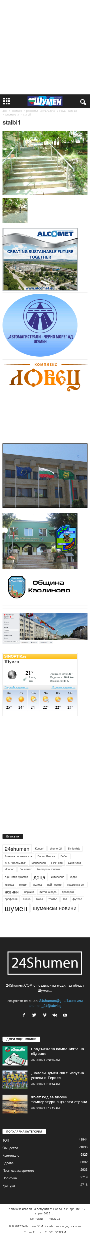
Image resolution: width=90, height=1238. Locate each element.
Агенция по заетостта (18, 856)
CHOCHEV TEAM (55, 1232)
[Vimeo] (45, 1015)
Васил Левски (46, 856)
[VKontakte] (56, 1015)
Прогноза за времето (18, 1170)
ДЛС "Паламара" (15, 863)
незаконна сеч (76, 884)
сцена (26, 899)
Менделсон (39, 863)
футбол (77, 899)
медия (23, 884)
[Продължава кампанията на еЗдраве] (15, 1055)
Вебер (64, 856)
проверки (68, 892)
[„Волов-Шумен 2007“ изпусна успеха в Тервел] (15, 1080)
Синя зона (74, 863)
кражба (9, 884)
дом (4, 110)
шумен (16, 908)
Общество (10, 1147)
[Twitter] (35, 1015)
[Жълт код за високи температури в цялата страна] (15, 1104)
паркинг (29, 892)
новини (12, 892)
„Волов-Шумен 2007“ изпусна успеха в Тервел (57, 1075)
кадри (73, 877)
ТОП (5, 1140)
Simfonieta (74, 848)
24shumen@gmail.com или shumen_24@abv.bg (56, 1003)
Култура (8, 1185)
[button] (82, 101)
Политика (9, 1177)
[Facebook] (25, 1015)
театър (52, 899)
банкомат (26, 869)
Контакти (36, 1218)
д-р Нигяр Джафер (16, 877)
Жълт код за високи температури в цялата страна (59, 1099)
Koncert (39, 848)
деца (40, 877)
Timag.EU (30, 1232)
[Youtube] (65, 1015)
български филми (48, 869)
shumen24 (56, 848)
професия (11, 899)
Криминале (10, 1155)
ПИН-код (56, 863)
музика (37, 884)
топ (65, 899)
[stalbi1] (45, 163)
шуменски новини (54, 908)
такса (39, 899)
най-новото (54, 884)
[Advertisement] (45, 47)
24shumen (17, 848)
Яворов (9, 869)
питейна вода (48, 892)
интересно (57, 877)
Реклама (54, 1218)
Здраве (8, 1162)
